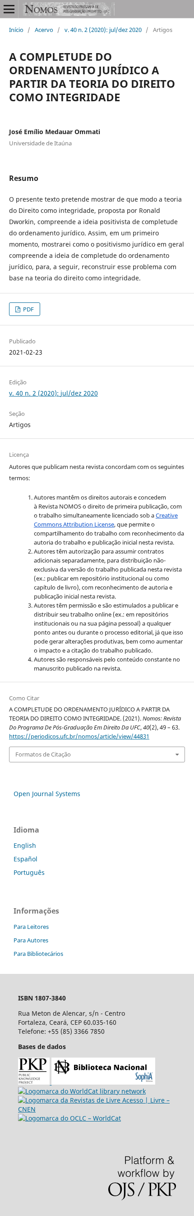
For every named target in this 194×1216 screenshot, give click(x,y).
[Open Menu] (9, 9)
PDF (28, 309)
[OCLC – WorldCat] (69, 1118)
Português (29, 872)
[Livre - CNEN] (97, 1109)
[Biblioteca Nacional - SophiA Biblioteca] (103, 1082)
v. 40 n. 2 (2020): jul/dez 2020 (103, 30)
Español (25, 859)
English (25, 845)
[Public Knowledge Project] (34, 1082)
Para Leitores (31, 927)
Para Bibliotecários (38, 954)
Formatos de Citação (43, 754)
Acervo (44, 30)
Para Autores (31, 940)
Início (16, 30)
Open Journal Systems (47, 793)
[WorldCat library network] (82, 1091)
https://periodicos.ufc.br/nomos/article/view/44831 (79, 736)
